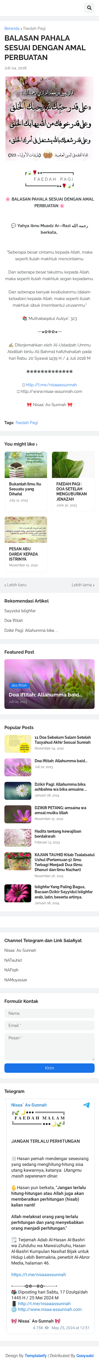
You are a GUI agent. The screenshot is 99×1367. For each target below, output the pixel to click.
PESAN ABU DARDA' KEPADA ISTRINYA (23, 554)
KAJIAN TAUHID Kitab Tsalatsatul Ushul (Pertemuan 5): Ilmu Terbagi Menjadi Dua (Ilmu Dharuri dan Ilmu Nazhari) (65, 862)
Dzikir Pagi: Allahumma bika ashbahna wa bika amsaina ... (61, 787)
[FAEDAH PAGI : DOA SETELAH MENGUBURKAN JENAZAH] (73, 465)
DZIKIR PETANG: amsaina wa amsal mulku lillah (60, 810)
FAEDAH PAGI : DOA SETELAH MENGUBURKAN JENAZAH (71, 491)
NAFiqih (11, 970)
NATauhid (13, 960)
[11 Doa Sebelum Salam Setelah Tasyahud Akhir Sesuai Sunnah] (17, 744)
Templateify (36, 1355)
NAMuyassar (15, 980)
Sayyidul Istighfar (20, 611)
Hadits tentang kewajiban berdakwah (58, 833)
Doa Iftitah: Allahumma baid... (61, 761)
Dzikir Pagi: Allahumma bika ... (31, 630)
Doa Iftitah (13, 620)
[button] (89, 8)
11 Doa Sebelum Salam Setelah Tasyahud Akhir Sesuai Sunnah (63, 740)
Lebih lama (82, 585)
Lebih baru (16, 585)
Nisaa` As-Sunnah (20, 950)
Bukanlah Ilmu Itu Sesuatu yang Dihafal (25, 489)
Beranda (12, 28)
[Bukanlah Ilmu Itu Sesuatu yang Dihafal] (26, 465)
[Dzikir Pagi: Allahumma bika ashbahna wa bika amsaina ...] (17, 791)
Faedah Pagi (34, 28)
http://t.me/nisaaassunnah (51, 384)
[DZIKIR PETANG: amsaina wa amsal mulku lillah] (17, 814)
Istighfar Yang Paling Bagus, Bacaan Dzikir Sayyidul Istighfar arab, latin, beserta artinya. (64, 892)
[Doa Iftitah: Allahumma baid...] (17, 767)
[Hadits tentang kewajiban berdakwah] (17, 838)
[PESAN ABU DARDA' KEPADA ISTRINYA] (26, 530)
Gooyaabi (85, 1355)
